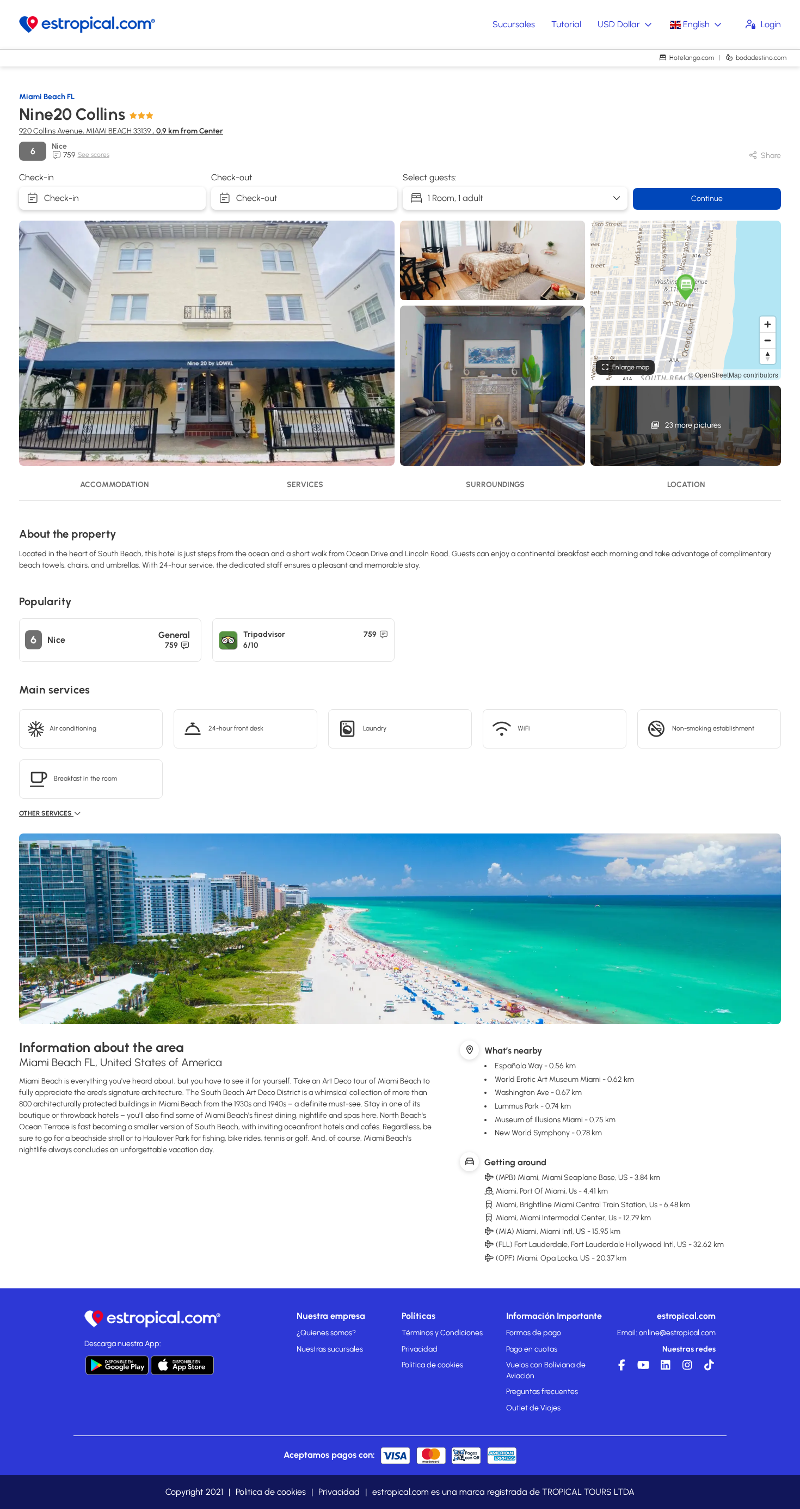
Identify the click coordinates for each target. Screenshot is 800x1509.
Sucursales (514, 24)
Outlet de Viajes (533, 1408)
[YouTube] (642, 1368)
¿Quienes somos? (326, 1332)
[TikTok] (707, 1368)
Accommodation (114, 484)
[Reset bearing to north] (768, 356)
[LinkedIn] (664, 1368)
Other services (46, 813)
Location (686, 484)
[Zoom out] (768, 340)
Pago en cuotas (531, 1349)
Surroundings (495, 484)
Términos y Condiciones (442, 1332)
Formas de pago (533, 1332)
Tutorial (566, 24)
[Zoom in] (768, 324)
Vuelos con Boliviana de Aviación (546, 1370)
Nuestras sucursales (330, 1349)
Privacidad (420, 1349)
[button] (685, 287)
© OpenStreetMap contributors (733, 374)
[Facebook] (620, 1368)
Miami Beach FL (47, 96)
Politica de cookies (432, 1365)
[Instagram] (686, 1368)
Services (305, 484)
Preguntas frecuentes (542, 1391)
